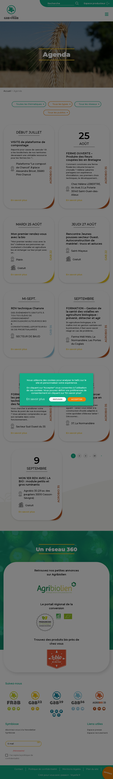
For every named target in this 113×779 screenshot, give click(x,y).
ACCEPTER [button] (76, 399)
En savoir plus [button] (35, 399)
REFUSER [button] (57, 399)
